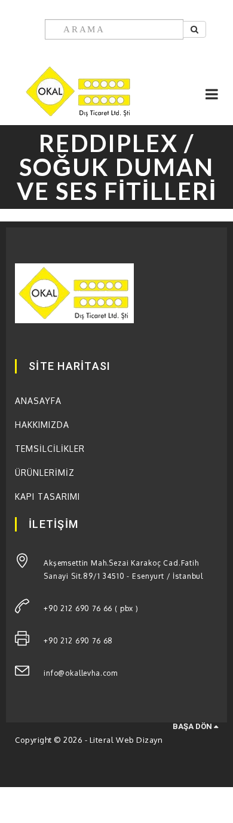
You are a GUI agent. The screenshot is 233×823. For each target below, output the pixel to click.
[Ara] (194, 29)
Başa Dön (193, 726)
